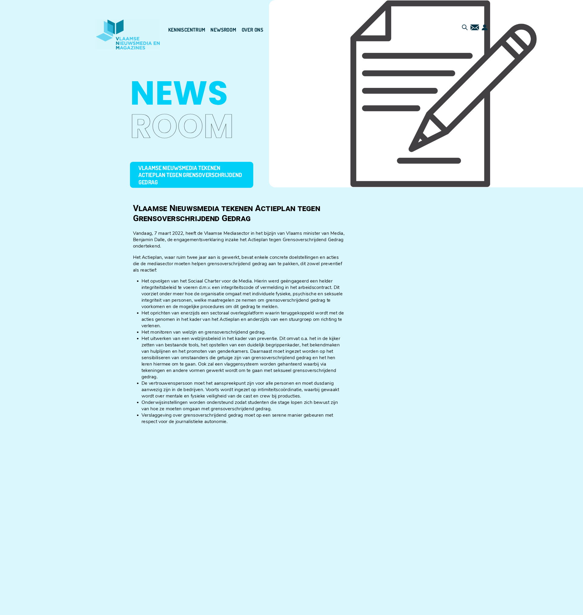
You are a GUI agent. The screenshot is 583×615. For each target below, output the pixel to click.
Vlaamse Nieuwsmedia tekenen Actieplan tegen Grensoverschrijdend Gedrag (190, 175)
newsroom (223, 29)
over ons (252, 29)
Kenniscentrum (186, 29)
